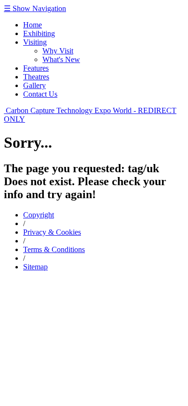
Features (36, 68)
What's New (61, 59)
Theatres (36, 77)
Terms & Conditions (54, 249)
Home (32, 25)
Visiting (35, 42)
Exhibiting (39, 33)
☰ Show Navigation (35, 8)
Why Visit (57, 51)
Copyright (38, 215)
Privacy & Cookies (52, 232)
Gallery (34, 85)
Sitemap (35, 267)
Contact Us (40, 94)
